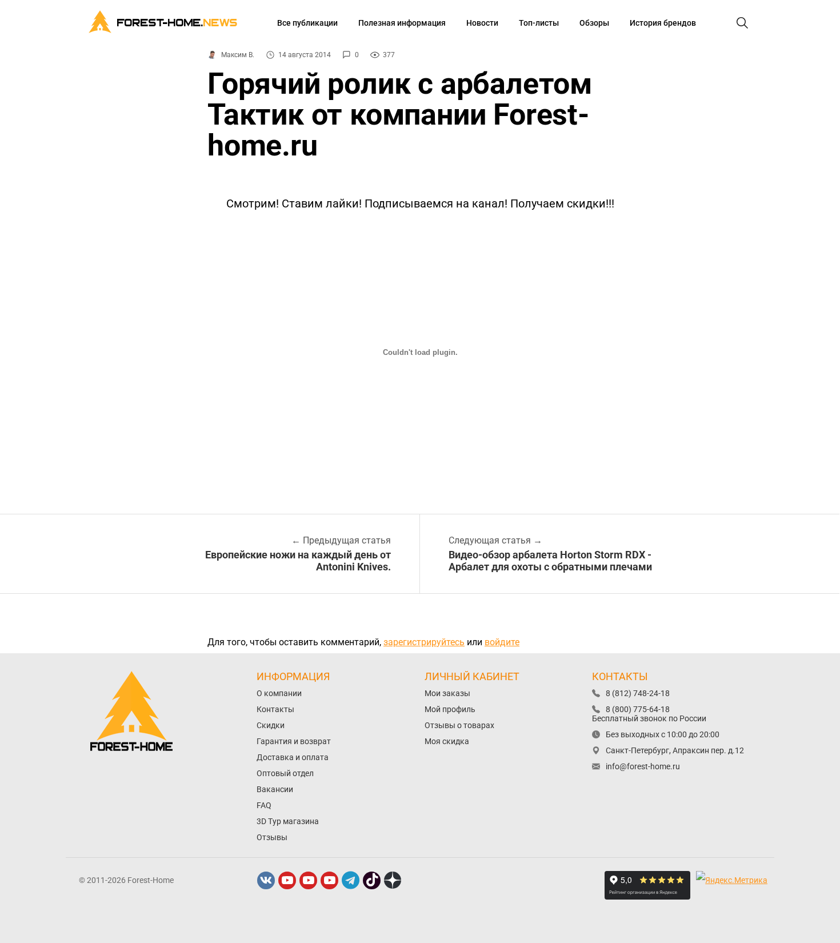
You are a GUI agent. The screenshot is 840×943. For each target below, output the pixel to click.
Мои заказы (447, 693)
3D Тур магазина (288, 821)
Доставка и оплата (293, 757)
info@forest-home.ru (643, 766)
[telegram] (351, 880)
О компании (279, 693)
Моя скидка (447, 741)
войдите (502, 642)
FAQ (264, 805)
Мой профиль (450, 709)
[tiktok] (372, 880)
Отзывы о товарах (459, 725)
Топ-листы (539, 22)
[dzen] (393, 880)
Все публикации (307, 22)
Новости (482, 22)
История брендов (663, 22)
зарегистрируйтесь (424, 642)
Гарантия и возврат (294, 741)
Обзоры (594, 22)
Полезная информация (402, 22)
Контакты (275, 709)
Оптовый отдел (285, 773)
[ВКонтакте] (266, 880)
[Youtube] (287, 880)
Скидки (271, 725)
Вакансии (275, 789)
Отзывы (272, 837)
